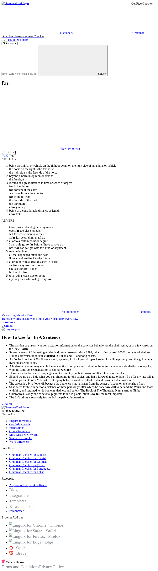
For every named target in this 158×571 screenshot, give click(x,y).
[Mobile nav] (3, 40)
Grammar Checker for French (27, 465)
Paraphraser (16, 511)
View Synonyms (69, 148)
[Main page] (15, 3)
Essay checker (21, 506)
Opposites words (19, 431)
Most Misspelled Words (23, 434)
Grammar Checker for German (28, 461)
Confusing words (19, 424)
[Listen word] (30, 119)
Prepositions (16, 427)
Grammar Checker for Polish (26, 472)
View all (7, 404)
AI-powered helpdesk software (28, 485)
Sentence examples (20, 438)
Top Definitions (69, 311)
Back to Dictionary (17, 39)
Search (101, 73)
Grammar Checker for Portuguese (29, 468)
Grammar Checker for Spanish (27, 458)
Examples (144, 311)
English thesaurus (20, 420)
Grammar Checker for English (27, 454)
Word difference (19, 441)
